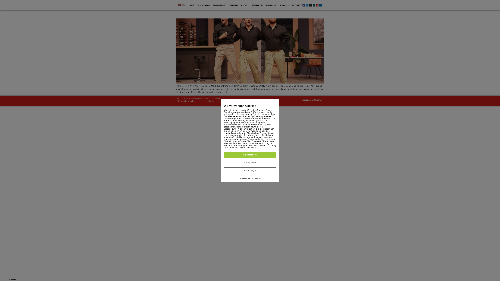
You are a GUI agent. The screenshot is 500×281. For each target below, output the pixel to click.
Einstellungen (250, 170)
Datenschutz (244, 179)
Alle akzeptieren (250, 155)
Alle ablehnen (250, 162)
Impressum (256, 179)
